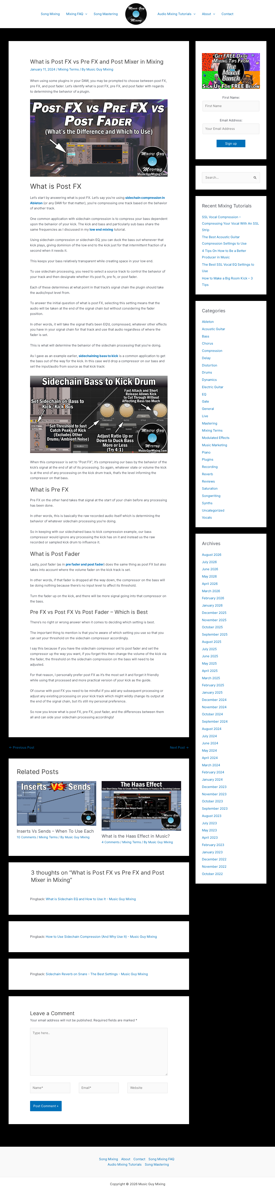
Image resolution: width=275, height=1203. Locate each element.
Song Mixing (50, 14)
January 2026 (212, 605)
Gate (205, 401)
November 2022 (214, 866)
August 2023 (212, 816)
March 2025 (211, 678)
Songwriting (211, 496)
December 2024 (214, 700)
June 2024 (210, 743)
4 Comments (110, 842)
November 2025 (214, 620)
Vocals (207, 517)
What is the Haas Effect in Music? (136, 836)
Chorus (207, 343)
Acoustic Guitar (213, 329)
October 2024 (212, 714)
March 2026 (211, 591)
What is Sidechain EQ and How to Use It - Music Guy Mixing (91, 899)
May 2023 (209, 830)
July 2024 (209, 736)
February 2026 (213, 598)
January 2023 (212, 852)
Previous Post (21, 747)
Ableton (208, 322)
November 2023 (214, 794)
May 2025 (209, 663)
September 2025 (215, 634)
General (208, 409)
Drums (207, 372)
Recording (210, 467)
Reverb (207, 474)
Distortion (209, 365)
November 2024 (214, 707)
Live (205, 416)
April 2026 (210, 584)
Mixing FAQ (74, 14)
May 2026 (209, 576)
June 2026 (210, 569)
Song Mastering (106, 14)
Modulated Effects (215, 438)
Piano (206, 452)
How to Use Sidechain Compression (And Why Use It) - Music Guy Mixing (101, 937)
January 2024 (212, 779)
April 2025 (210, 671)
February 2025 (213, 685)
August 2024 (212, 729)
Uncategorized (213, 510)
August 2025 (211, 642)
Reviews (208, 481)
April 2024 (210, 758)
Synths (207, 503)
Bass (205, 336)
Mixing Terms (68, 69)
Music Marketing (214, 445)
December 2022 (214, 859)
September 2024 (215, 721)
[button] (85, 13)
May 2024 (209, 750)
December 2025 (214, 613)
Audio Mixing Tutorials (174, 14)
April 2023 (210, 837)
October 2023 (212, 801)
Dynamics (209, 380)
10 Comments (26, 837)
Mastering (209, 423)
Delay (206, 358)
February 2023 (213, 845)
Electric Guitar (212, 387)
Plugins (207, 459)
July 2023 (209, 823)
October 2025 (212, 627)
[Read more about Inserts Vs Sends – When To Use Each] (56, 803)
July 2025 (209, 649)
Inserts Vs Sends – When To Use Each (55, 831)
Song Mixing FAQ (161, 1159)
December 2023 (214, 787)
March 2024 (211, 765)
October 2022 (212, 874)
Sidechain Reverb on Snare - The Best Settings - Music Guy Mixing (97, 974)
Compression (212, 351)
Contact (227, 14)
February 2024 (213, 772)
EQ (204, 394)
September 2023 (215, 808)
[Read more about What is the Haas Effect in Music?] (141, 806)
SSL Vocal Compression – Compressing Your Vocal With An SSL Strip (230, 223)
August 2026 (211, 555)
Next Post (179, 747)
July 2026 (209, 562)
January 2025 (212, 692)
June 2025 (210, 656)
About (206, 14)
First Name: (231, 97)
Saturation (210, 488)
